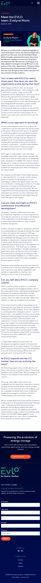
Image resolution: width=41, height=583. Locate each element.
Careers (20, 566)
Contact (20, 560)
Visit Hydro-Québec (9, 485)
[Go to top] (36, 578)
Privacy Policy (16, 577)
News (20, 563)
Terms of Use (25, 577)
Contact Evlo (18, 457)
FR (32, 3)
